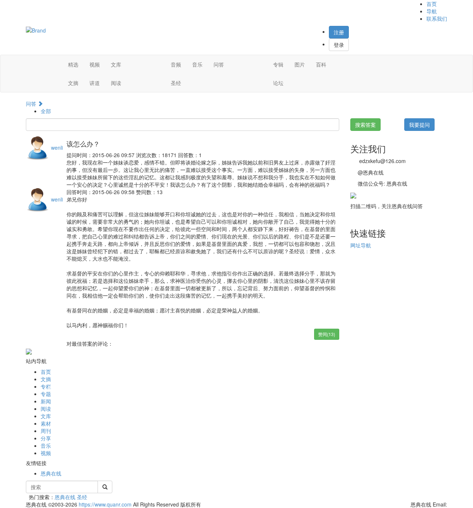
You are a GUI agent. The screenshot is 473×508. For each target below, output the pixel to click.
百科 (321, 64)
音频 (176, 64)
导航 (431, 11)
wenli (57, 147)
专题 (46, 393)
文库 (116, 64)
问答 (219, 64)
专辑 (278, 64)
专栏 (46, 386)
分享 (46, 438)
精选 (73, 64)
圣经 (176, 83)
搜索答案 (365, 124)
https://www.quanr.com (105, 504)
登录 (339, 44)
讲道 (94, 83)
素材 (46, 423)
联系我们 (436, 18)
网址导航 (360, 245)
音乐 (197, 64)
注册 (339, 32)
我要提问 (419, 124)
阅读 (116, 83)
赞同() (326, 334)
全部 (46, 111)
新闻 (46, 401)
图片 (300, 64)
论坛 (278, 83)
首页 (431, 3)
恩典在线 (51, 473)
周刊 (46, 430)
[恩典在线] (36, 29)
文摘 (73, 83)
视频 (94, 64)
